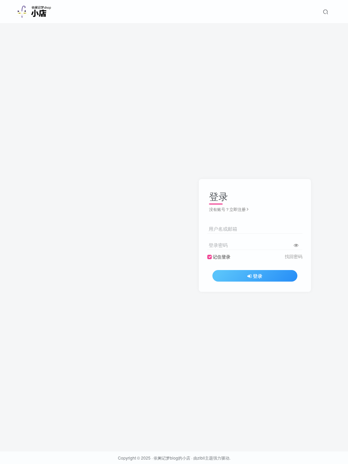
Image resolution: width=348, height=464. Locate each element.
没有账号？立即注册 (227, 209)
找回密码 (293, 256)
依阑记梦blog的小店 (172, 458)
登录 (257, 275)
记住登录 (221, 257)
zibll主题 (205, 458)
